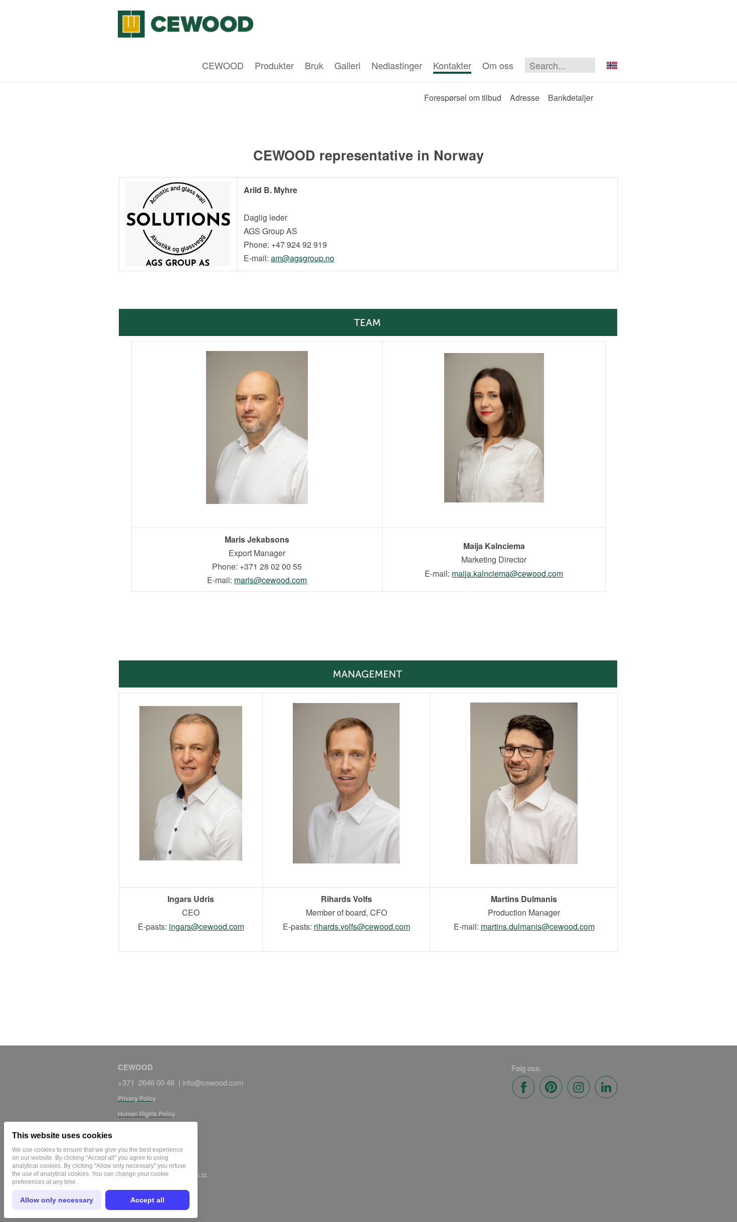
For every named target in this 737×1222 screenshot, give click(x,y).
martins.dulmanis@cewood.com (538, 926)
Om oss (497, 65)
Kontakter (452, 65)
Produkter (274, 65)
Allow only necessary (56, 1200)
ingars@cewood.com (206, 926)
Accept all (147, 1200)
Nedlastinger (397, 65)
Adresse (524, 97)
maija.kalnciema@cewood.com (507, 573)
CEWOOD (223, 65)
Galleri (347, 65)
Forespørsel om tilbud (462, 97)
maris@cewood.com (270, 580)
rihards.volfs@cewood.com (362, 926)
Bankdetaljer (570, 97)
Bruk (314, 65)
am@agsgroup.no (302, 258)
